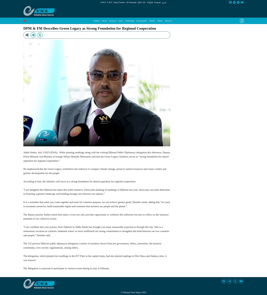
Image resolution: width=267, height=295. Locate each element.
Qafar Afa (141, 2)
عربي (164, 2)
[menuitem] (97, 21)
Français (157, 2)
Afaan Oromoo (119, 2)
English (150, 2)
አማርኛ (103, 2)
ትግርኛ (109, 2)
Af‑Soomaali (131, 2)
